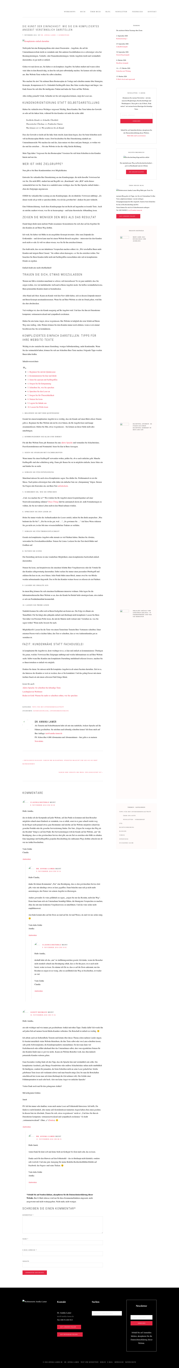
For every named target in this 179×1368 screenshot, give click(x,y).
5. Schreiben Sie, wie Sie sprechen (41, 387)
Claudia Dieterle (39, 802)
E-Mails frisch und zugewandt (125, 79)
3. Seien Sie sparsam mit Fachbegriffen (42, 379)
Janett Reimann (38, 1012)
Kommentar (28, 1215)
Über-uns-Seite (129, 815)
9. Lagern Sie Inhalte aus (37, 403)
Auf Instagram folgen (69, 1334)
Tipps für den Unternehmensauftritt (48, 707)
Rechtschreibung (126, 827)
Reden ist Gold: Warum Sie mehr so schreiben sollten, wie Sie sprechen (50, 695)
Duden (51, 1120)
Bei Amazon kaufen (136, 172)
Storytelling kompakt (122, 55)
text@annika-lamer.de (54, 733)
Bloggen (122, 831)
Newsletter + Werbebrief (134, 819)
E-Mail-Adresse (30, 1250)
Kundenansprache (41, 711)
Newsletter (39, 741)
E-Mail (110, 1362)
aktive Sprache (67, 442)
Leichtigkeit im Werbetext (32, 691)
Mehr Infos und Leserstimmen (136, 136)
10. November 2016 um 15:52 (43, 1015)
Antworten (27, 859)
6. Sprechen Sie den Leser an (39, 391)
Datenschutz (130, 1362)
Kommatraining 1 (121, 38)
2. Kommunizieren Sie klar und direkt (42, 375)
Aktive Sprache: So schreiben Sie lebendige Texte (42, 687)
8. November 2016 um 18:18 (42, 805)
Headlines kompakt (122, 63)
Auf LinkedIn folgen (127, 216)
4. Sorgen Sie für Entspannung (39, 383)
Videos (122, 835)
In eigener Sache (126, 843)
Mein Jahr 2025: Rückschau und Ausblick (139, 239)
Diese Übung (53, 501)
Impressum (118, 1362)
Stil (121, 823)
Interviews (123, 839)
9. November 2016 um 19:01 (54, 947)
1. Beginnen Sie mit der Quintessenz (42, 372)
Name (25, 1239)
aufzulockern (63, 486)
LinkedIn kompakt (122, 46)
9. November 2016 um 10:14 (48, 871)
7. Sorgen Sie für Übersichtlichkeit (41, 395)
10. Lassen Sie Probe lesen (38, 407)
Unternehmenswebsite (59, 711)
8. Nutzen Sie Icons (35, 399)
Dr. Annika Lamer (35, 11)
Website (26, 1261)
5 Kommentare (63, 35)
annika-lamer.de (55, 1362)
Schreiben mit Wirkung (123, 71)
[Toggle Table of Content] (24, 368)
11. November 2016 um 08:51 (49, 1139)
